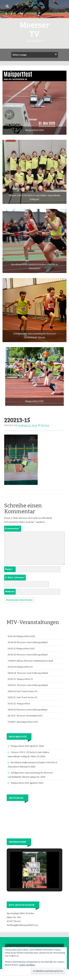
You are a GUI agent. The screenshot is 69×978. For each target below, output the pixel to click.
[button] (27, 879)
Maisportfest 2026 (25, 636)
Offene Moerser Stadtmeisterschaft (34, 661)
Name (9, 569)
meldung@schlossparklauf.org (22, 925)
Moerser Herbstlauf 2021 (30, 715)
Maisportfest (23, 703)
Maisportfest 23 (25, 679)
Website (9, 591)
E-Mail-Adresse (15, 577)
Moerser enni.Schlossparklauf (32, 642)
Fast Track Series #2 (26, 691)
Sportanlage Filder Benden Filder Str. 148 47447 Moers (20, 917)
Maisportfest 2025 (25, 648)
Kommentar (12, 528)
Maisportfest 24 (24, 667)
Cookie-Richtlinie (27, 965)
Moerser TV (34, 29)
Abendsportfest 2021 (27, 722)
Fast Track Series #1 (27, 697)
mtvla (45, 425)
